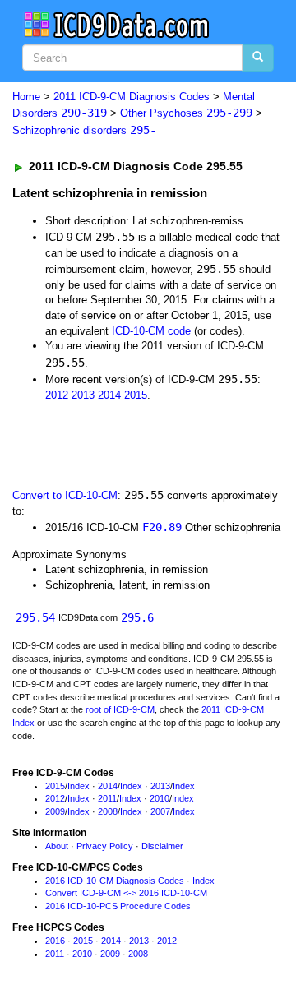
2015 (135, 395)
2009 (55, 811)
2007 (160, 811)
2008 (108, 811)
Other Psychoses (186, 113)
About (56, 846)
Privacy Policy (104, 846)
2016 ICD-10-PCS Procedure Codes (118, 906)
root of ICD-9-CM (120, 709)
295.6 (137, 617)
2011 (107, 798)
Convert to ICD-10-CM (65, 495)
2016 (55, 940)
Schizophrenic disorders (84, 130)
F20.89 (162, 527)
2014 (109, 395)
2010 (159, 798)
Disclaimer (162, 846)
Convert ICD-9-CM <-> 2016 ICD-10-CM (126, 893)
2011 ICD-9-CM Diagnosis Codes (131, 96)
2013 (83, 395)
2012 (56, 395)
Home (26, 96)
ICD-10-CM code (151, 331)
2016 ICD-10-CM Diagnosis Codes (114, 880)
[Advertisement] (131, 443)
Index (78, 786)
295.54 (35, 617)
